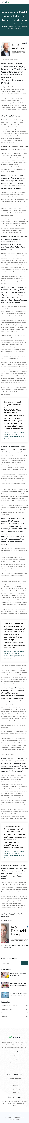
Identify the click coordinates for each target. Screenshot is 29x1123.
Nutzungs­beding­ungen (15, 1089)
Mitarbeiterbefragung (7, 1013)
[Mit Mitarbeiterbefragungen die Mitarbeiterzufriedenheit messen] (5, 985)
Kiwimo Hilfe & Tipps (6, 1009)
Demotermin (15, 1085)
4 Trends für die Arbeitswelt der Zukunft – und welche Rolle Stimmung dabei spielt (18, 995)
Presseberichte (5, 1016)
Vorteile (15, 1059)
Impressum (8, 1117)
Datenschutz (15, 1092)
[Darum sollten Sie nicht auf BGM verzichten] (5, 975)
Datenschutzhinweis (14, 1119)
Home (15, 1056)
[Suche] (24, 2)
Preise (15, 1070)
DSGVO (15, 1066)
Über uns (15, 1082)
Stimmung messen (15, 1063)
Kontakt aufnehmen (15, 1078)
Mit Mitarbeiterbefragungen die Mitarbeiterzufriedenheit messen (18, 985)
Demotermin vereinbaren (14, 2)
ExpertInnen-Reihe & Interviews (10, 59)
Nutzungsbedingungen (18, 1117)
